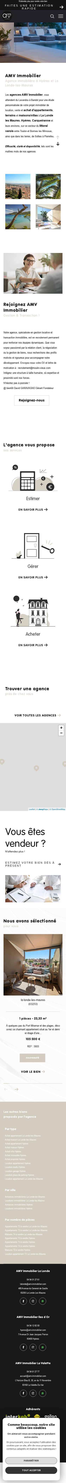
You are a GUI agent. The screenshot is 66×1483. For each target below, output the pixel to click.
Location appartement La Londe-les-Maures (24, 1178)
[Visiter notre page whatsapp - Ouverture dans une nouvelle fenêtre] (42, 1301)
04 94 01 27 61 (33, 1279)
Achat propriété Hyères (15, 1159)
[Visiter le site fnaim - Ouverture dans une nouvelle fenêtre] (37, 1416)
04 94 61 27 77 (33, 1371)
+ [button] (61, 728)
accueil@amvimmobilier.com (33, 1376)
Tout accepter (31, 1470)
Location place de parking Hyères (19, 1175)
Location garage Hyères (15, 1171)
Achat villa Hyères (13, 1151)
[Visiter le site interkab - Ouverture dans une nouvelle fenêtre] (18, 1417)
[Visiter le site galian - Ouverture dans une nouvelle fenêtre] (51, 1416)
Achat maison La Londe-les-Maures (20, 1139)
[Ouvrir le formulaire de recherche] (52, 16)
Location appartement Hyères (18, 1163)
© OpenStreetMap (57, 809)
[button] (16, 1089)
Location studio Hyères (15, 1167)
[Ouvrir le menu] (60, 16)
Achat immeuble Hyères (15, 1155)
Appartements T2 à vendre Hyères (20, 1238)
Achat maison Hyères (14, 1147)
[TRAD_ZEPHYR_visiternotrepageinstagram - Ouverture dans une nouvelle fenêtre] (33, 1301)
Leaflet (32, 809)
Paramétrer (31, 1460)
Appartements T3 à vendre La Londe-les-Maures (26, 1230)
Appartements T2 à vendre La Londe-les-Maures (26, 1226)
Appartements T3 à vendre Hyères (20, 1242)
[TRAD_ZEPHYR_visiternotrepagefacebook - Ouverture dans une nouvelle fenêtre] (23, 1301)
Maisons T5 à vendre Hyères (17, 1249)
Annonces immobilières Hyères (19, 1204)
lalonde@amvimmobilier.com (33, 1284)
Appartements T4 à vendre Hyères (20, 1246)
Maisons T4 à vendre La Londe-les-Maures (24, 1234)
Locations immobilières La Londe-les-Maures (25, 1200)
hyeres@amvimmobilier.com (33, 1330)
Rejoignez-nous (32, 400)
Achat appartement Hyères (16, 1143)
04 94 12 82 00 (33, 1325)
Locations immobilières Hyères (18, 1208)
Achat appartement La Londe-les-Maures (23, 1135)
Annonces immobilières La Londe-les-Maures (25, 1196)
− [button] (61, 733)
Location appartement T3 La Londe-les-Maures (25, 1254)
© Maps (42, 809)
